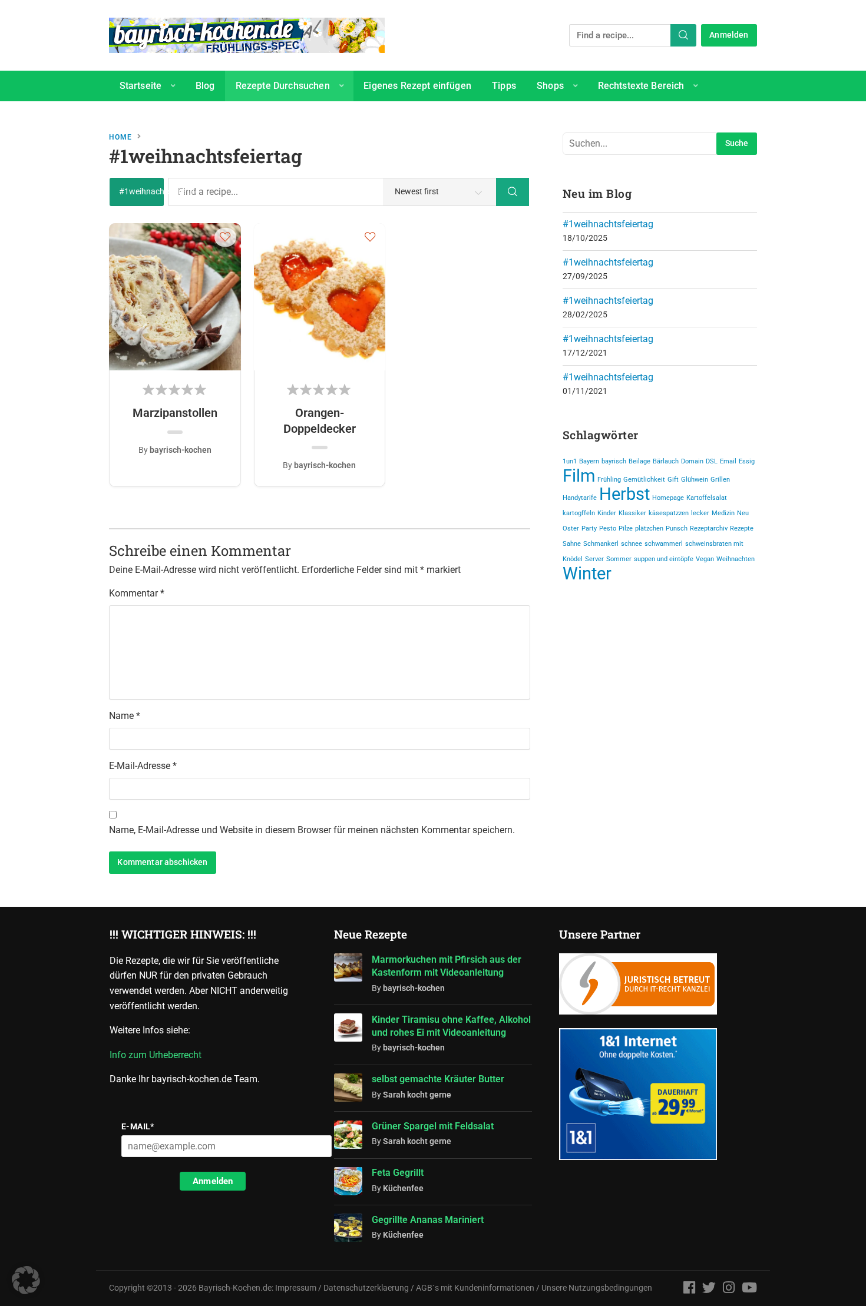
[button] (225, 236)
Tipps (504, 85)
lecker (700, 513)
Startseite (141, 85)
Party (589, 528)
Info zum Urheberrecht (158, 1054)
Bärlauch (666, 461)
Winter (587, 573)
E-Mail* (137, 1126)
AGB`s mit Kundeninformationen (475, 1288)
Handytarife (580, 498)
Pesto (607, 528)
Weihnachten (735, 559)
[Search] (683, 35)
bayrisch (613, 461)
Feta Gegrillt (398, 1172)
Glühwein (694, 479)
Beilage (639, 461)
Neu (743, 513)
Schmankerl (601, 544)
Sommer (619, 559)
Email (728, 461)
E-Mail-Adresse (143, 765)
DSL (712, 461)
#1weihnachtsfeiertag (608, 224)
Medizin (723, 513)
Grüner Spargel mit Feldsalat (433, 1126)
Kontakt (136, 116)
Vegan (705, 559)
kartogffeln (579, 513)
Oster (571, 528)
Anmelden (728, 35)
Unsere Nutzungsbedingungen (596, 1288)
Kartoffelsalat (706, 498)
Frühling (609, 479)
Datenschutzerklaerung (366, 1288)
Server (594, 559)
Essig (747, 461)
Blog (205, 85)
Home (120, 137)
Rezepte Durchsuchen (283, 85)
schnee (631, 544)
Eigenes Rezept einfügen (417, 85)
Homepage (668, 498)
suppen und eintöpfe (663, 559)
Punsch (676, 528)
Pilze (626, 528)
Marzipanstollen (175, 413)
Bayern (589, 461)
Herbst (624, 494)
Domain (692, 461)
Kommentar (136, 593)
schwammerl (663, 544)
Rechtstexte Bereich (641, 85)
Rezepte (741, 528)
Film (579, 476)
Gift (673, 479)
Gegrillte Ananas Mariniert (428, 1219)
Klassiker (632, 513)
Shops (550, 85)
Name (124, 715)
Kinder (606, 513)
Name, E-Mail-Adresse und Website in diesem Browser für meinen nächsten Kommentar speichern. (312, 830)
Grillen (720, 479)
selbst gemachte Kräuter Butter (438, 1079)
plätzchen (649, 528)
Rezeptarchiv (709, 528)
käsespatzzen (669, 513)
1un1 (570, 461)
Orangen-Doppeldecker (319, 420)
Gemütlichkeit (644, 479)
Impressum (295, 1288)
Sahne (572, 544)
